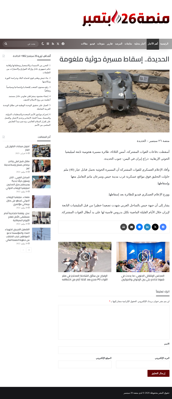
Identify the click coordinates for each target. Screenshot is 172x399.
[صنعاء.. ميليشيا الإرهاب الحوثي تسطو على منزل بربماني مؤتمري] (41, 201)
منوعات (101, 43)
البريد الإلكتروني (162, 358)
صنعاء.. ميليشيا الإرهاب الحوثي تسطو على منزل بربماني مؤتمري (18, 200)
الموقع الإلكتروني (104, 358)
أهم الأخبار (153, 43)
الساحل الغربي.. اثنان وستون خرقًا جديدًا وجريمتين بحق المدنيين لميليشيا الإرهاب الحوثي (18, 182)
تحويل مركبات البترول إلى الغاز (17, 148)
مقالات (84, 43)
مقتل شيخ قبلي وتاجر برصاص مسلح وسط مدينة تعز (17, 164)
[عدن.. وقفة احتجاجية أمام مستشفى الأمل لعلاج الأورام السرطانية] (41, 218)
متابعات (128, 43)
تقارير (110, 43)
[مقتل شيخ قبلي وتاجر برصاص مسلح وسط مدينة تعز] (41, 166)
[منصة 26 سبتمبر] (124, 19)
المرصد (118, 43)
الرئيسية (164, 43)
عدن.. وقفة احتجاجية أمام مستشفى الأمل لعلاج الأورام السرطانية (17, 216)
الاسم (166, 343)
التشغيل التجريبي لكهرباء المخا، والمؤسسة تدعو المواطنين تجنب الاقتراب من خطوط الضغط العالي (17, 234)
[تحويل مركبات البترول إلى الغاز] (41, 151)
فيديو (92, 43)
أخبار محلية (139, 43)
